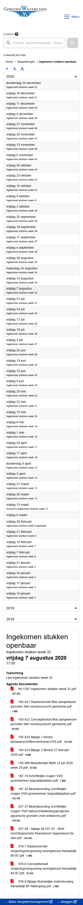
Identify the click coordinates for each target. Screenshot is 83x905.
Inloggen (67, 901)
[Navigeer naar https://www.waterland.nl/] (25, 16)
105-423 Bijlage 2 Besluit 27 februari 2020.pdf (40, 752)
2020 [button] (10, 76)
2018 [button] (10, 619)
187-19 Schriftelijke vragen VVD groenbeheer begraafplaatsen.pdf (38, 778)
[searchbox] (34, 43)
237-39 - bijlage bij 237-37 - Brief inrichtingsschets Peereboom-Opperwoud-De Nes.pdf (42, 833)
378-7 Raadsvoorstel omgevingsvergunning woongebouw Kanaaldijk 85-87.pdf (43, 851)
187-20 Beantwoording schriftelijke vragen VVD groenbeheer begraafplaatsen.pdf (43, 793)
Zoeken (8, 34)
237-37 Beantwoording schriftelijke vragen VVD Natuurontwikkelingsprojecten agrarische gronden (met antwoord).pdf (40, 813)
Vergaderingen (26, 61)
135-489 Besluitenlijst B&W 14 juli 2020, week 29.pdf (42, 765)
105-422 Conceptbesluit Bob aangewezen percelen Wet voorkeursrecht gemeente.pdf (44, 724)
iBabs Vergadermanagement (29, 901)
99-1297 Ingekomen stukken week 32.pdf (44, 691)
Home (9, 61)
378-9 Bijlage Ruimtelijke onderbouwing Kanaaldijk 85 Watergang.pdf (42, 884)
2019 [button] (10, 608)
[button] (72, 43)
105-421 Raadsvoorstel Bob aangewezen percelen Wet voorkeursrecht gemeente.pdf (43, 706)
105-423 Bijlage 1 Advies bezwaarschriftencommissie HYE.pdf (41, 739)
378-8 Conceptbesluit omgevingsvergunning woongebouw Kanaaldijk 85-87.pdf (43, 868)
